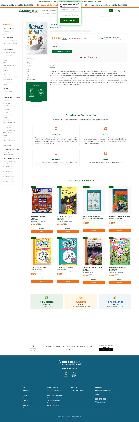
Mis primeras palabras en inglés (39, 217)
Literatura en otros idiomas (11, 149)
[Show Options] (77, 9)
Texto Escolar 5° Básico (8, 169)
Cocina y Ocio (7, 88)
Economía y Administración (9, 45)
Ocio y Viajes (6, 94)
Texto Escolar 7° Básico (8, 174)
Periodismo (5, 67)
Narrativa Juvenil (7, 103)
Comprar (25, 400)
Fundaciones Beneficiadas (54, 398)
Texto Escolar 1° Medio (8, 176)
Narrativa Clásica (7, 120)
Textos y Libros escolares (11, 158)
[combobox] (69, 9)
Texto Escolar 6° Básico (8, 171)
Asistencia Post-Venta (53, 405)
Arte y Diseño (6, 31)
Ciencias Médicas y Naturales (10, 40)
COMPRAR (42, 231)
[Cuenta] (116, 11)
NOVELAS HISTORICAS (8, 125)
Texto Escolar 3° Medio (8, 181)
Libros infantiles (6, 100)
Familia (4, 57)
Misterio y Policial (7, 132)
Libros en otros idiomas (8, 154)
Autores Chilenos (7, 127)
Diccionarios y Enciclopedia (9, 164)
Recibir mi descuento (69, 20)
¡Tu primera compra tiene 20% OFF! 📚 (69, 5)
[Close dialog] (78, 3)
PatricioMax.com (78, 418)
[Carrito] (119, 11)
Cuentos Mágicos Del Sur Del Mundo (93, 268)
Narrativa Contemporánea (9, 122)
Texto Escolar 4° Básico (8, 166)
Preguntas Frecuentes (53, 393)
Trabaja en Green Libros (54, 403)
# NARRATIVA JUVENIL (75, 31)
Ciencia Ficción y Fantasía (9, 140)
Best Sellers (5, 117)
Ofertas (50, 16)
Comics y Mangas (7, 105)
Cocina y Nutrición (7, 91)
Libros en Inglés (6, 152)
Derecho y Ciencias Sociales (9, 52)
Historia (5, 62)
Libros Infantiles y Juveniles (11, 97)
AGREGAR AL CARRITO (62, 51)
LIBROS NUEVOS (7, 145)
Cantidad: (54, 46)
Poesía (4, 142)
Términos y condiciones (53, 400)
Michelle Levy (31, 58)
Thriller (4, 137)
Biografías (5, 112)
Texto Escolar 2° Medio (8, 179)
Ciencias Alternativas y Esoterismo (11, 77)
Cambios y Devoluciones (54, 390)
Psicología (5, 70)
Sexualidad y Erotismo (8, 82)
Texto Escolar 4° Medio (8, 184)
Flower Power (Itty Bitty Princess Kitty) (117, 268)
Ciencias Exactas (8, 38)
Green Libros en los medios (54, 395)
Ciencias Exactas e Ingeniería (10, 43)
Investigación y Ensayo (8, 65)
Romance (5, 135)
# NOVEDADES (86, 31)
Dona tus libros (27, 403)
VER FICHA (41, 228)
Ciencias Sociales (8, 49)
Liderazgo (5, 84)
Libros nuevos (41, 16)
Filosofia (5, 60)
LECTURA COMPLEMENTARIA (9, 161)
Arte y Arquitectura (9, 28)
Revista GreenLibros (105, 16)
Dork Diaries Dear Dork (65, 267)
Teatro (4, 34)
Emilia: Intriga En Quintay (91, 217)
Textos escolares (27, 398)
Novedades (31, 16)
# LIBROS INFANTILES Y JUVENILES (59, 31)
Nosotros (92, 16)
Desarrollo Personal (7, 79)
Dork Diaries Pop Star (38, 267)
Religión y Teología (7, 55)
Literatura (6, 109)
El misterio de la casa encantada (64, 217)
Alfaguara (29, 63)
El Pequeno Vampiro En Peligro (119, 217)
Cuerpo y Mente (7, 74)
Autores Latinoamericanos (9, 130)
